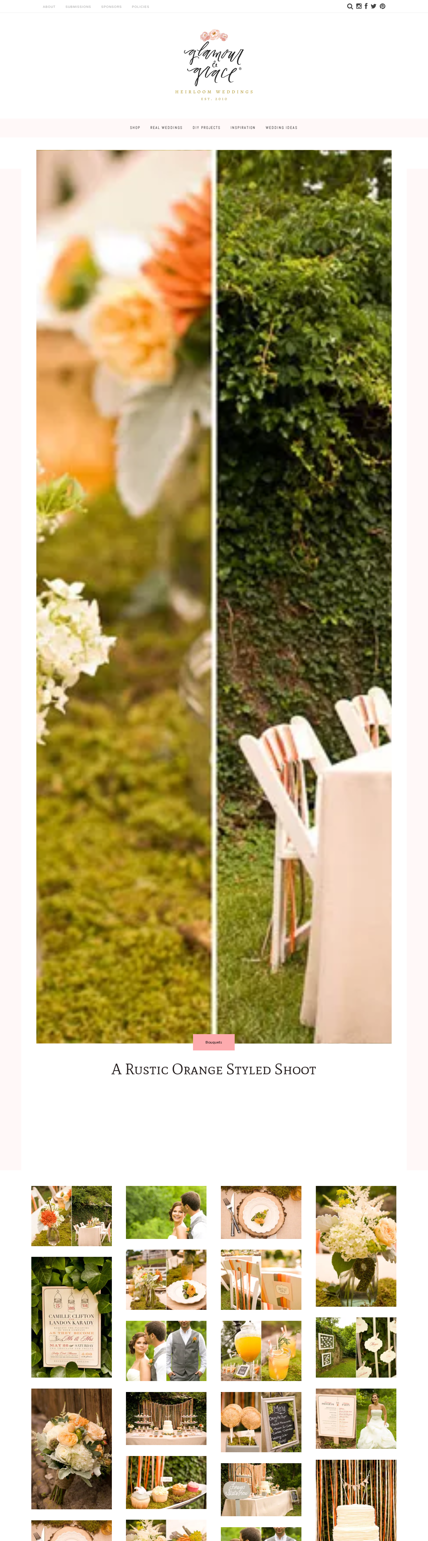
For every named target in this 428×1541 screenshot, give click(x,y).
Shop (135, 127)
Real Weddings (166, 127)
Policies (140, 6)
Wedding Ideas (282, 127)
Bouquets (214, 1042)
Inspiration (243, 127)
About (49, 6)
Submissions (78, 6)
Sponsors (111, 6)
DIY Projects (207, 127)
